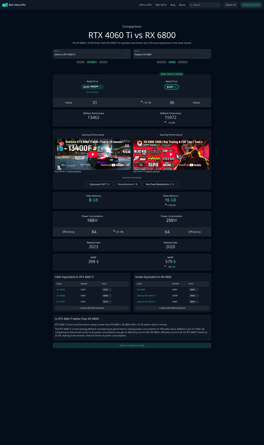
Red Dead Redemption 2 (158, 184)
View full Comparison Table (132, 345)
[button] (92, 87)
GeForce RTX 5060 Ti (146, 295)
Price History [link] (92, 92)
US (231, 4)
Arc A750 (61, 301)
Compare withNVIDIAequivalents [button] (172, 308)
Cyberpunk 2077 (98, 184)
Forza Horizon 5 (126, 184)
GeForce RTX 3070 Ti (146, 301)
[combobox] (204, 5)
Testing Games (74, 171)
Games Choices (153, 171)
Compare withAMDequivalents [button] (92, 308)
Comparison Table (251, 4)
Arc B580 (61, 295)
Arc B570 (61, 289)
